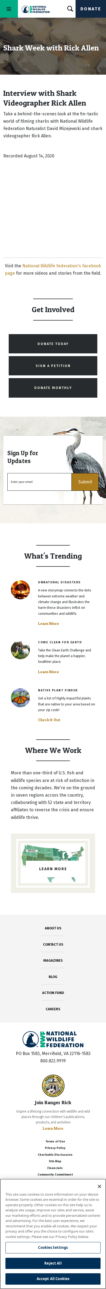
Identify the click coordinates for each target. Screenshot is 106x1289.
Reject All (52, 1263)
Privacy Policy (55, 1148)
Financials (55, 1168)
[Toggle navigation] (9, 9)
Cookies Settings (53, 1247)
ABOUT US (53, 928)
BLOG (53, 977)
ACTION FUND (53, 993)
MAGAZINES (53, 960)
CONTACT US (53, 944)
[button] (85, 482)
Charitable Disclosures (55, 1155)
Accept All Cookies (53, 1278)
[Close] (99, 1186)
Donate (90, 8)
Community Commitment (55, 1174)
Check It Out (49, 719)
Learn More (48, 623)
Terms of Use (55, 1141)
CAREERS (53, 1009)
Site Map (55, 1161)
